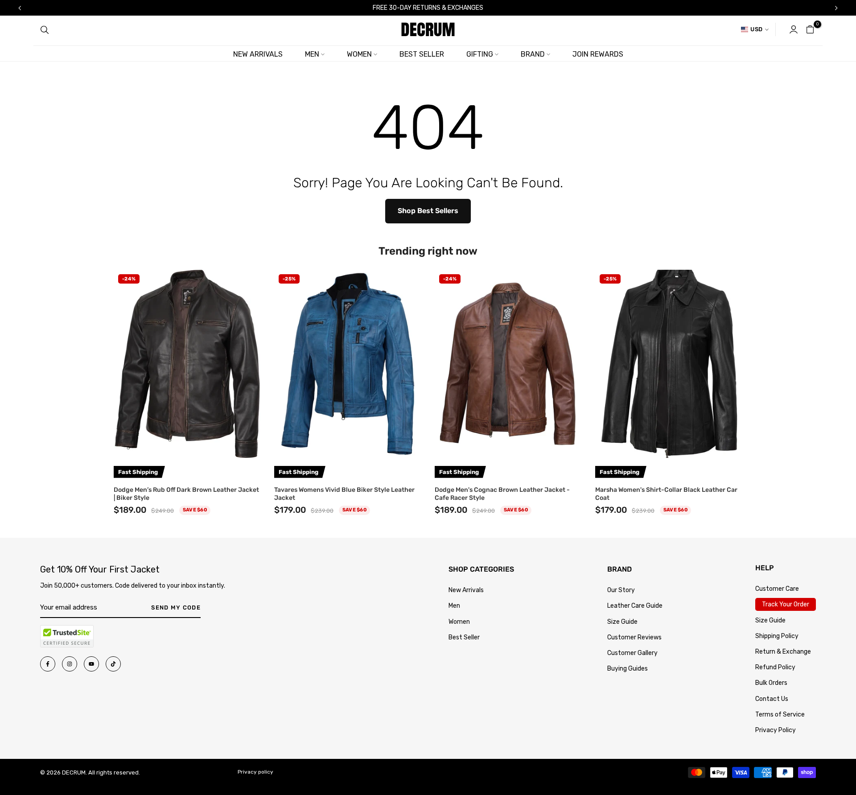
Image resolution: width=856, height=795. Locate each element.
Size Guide (622, 622)
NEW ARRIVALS (258, 54)
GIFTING (479, 54)
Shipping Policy (776, 636)
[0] (810, 29)
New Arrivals (466, 590)
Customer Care (777, 589)
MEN (312, 54)
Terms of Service (780, 714)
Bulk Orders (771, 683)
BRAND (533, 54)
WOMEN (359, 54)
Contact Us (771, 699)
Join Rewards (597, 54)
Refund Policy (775, 667)
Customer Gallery (632, 653)
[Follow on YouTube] (91, 663)
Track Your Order (785, 604)
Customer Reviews (634, 637)
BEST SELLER (421, 54)
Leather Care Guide (635, 606)
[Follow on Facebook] (47, 663)
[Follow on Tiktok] (113, 663)
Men (454, 606)
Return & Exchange (783, 651)
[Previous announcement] (19, 8)
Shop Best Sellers (428, 210)
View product (187, 447)
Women (459, 622)
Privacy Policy (775, 730)
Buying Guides (627, 668)
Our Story (621, 590)
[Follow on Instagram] (69, 663)
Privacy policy (255, 772)
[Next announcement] (836, 8)
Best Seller (464, 637)
